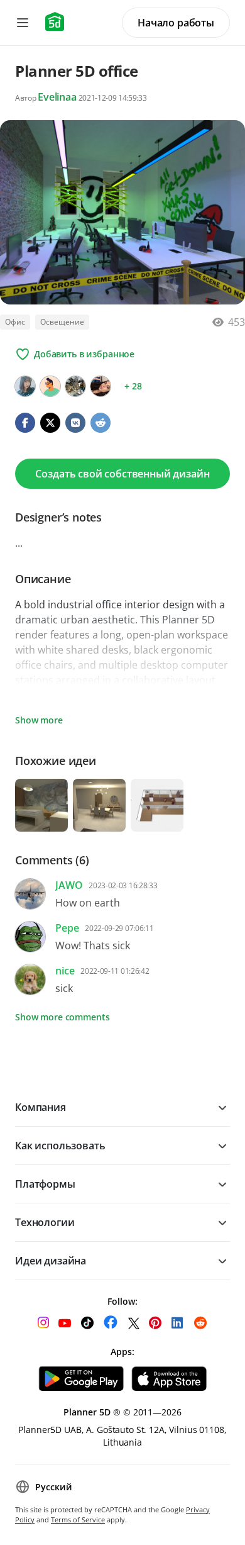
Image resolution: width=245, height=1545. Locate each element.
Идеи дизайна (50, 1261)
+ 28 (132, 386)
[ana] (100, 386)
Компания (40, 1107)
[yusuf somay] (75, 386)
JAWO (68, 885)
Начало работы (176, 23)
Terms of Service (78, 1519)
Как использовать (60, 1145)
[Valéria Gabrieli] (25, 386)
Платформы (45, 1184)
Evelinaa (57, 97)
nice (64, 971)
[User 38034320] (50, 386)
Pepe (67, 928)
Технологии (44, 1222)
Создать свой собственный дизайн (122, 474)
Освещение (62, 321)
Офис (15, 321)
